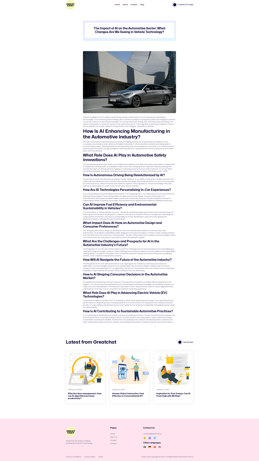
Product (134, 5)
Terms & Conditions (73, 457)
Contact (113, 443)
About (125, 5)
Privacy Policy (89, 457)
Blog (142, 5)
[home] (70, 4)
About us (113, 437)
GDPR (100, 457)
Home (117, 5)
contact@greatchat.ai (152, 434)
